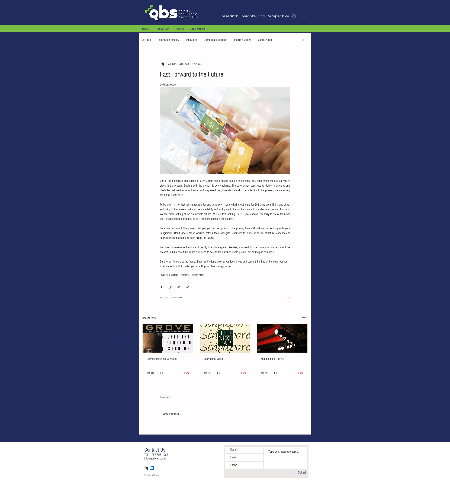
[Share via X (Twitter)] (170, 287)
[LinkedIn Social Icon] (152, 468)
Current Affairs (265, 40)
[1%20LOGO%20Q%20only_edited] (146, 468)
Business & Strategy (169, 40)
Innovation (191, 40)
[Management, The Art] (282, 338)
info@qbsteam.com (155, 458)
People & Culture (242, 40)
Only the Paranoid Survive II (162, 359)
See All (304, 317)
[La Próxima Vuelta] (225, 338)
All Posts (147, 40)
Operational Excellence (215, 40)
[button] (303, 40)
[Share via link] (187, 287)
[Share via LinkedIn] (179, 287)
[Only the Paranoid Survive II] (168, 338)
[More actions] (288, 64)
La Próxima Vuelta (213, 359)
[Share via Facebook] (161, 287)
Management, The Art (272, 359)
